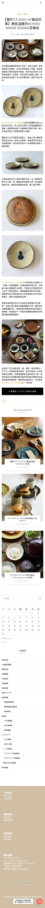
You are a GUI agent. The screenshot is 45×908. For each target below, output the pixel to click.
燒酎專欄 (7, 730)
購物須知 (7, 817)
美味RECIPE (7, 693)
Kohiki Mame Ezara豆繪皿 (13, 123)
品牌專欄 (5, 683)
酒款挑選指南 (9, 702)
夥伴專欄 (5, 768)
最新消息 (5, 669)
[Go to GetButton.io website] (39, 905)
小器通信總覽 (6, 665)
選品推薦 (5, 688)
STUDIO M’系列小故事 (26, 391)
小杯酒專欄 (8, 721)
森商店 (4, 716)
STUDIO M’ (6, 735)
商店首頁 (5, 660)
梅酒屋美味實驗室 (10, 707)
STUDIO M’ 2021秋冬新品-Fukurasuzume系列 (22, 576)
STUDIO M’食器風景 (12, 753)
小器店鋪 (7, 798)
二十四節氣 (8, 749)
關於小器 (7, 796)
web (17, 34)
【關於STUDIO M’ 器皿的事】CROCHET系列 (22, 462)
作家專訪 (5, 679)
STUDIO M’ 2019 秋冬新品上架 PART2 (22, 519)
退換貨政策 (8, 820)
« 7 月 (4, 642)
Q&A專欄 (7, 739)
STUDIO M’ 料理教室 (12, 758)
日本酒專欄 (8, 725)
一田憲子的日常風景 (9, 763)
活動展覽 (5, 674)
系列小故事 (22, 14)
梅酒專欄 (5, 697)
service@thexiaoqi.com (15, 861)
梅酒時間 (7, 711)
